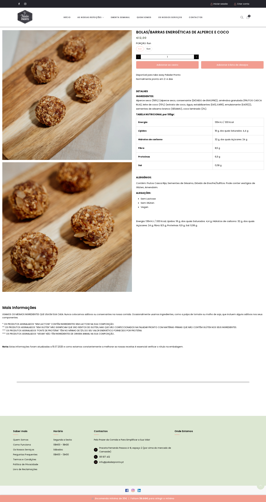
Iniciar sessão (221, 3)
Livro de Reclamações (25, 469)
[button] (242, 17)
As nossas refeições (89, 17)
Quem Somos (144, 17)
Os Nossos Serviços (23, 449)
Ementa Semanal (120, 17)
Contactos (196, 17)
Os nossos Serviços (170, 17)
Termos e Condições (24, 459)
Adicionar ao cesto (167, 64)
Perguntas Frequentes (25, 454)
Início (67, 17)
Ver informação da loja (149, 83)
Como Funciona (22, 444)
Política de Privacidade (25, 464)
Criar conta (243, 3)
